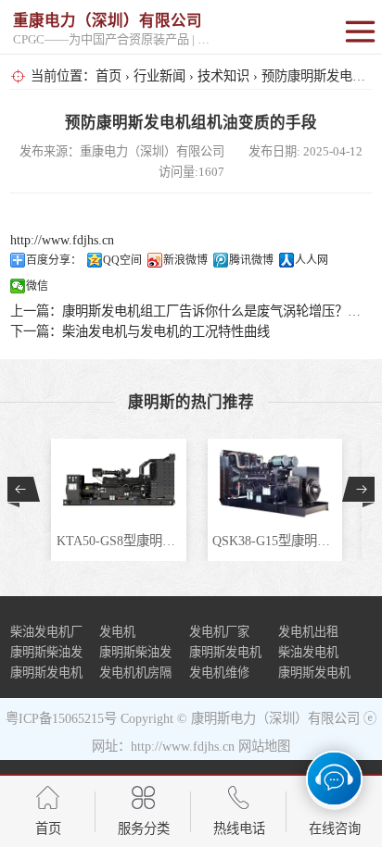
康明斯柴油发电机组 (46, 654)
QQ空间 (122, 260)
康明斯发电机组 (225, 654)
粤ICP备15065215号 (61, 718)
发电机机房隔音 (135, 674)
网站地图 (264, 746)
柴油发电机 (308, 652)
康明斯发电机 (314, 672)
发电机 (117, 632)
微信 (37, 286)
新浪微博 (185, 260)
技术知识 (223, 76)
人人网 (311, 260)
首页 (108, 76)
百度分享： (54, 260)
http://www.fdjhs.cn (62, 239)
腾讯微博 (251, 260)
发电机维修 (219, 672)
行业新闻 (159, 76)
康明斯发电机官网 (46, 674)
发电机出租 (308, 632)
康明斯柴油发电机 (135, 654)
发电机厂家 (219, 632)
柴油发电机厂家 (46, 633)
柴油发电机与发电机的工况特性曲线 (166, 331)
